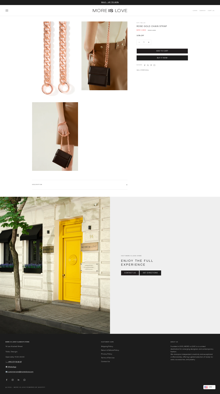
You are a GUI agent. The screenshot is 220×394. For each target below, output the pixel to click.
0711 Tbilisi (141, 22)
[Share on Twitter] (148, 65)
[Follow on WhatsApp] (24, 380)
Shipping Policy (107, 346)
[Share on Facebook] (145, 65)
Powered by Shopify (35, 387)
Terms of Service (108, 358)
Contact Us (130, 273)
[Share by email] (154, 65)
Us (177, 341)
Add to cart (162, 51)
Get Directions (150, 273)
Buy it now (162, 58)
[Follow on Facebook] (7, 380)
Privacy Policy (106, 354)
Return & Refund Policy (110, 350)
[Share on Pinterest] (151, 65)
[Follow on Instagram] (12, 380)
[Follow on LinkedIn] (18, 380)
